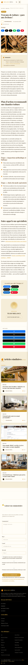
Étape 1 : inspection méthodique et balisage (15, 61)
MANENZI (3, 606)
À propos (3, 618)
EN (4, 663)
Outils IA (3, 647)
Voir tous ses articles (14, 317)
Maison (2, 645)
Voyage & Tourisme (19, 652)
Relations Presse (4, 623)
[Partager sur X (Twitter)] (14, 334)
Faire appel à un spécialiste (9, 65)
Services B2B (3, 650)
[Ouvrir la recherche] (16, 2)
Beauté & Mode (4, 637)
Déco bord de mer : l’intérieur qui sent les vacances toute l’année (14, 475)
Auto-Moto (17, 635)
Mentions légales (11, 661)
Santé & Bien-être (18, 647)
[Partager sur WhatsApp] (14, 343)
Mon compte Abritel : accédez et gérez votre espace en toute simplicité (13, 446)
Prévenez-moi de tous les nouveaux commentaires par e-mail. (13, 563)
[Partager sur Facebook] (14, 331)
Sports (2, 652)
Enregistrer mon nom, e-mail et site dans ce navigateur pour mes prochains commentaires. (12, 557)
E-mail (3, 543)
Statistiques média (5, 625)
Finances (3, 642)
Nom (3, 536)
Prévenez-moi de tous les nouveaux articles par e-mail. (14, 569)
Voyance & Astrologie (5, 654)
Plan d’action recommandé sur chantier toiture (13, 60)
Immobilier (17, 642)
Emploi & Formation (19, 640)
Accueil (3, 8)
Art (1, 635)
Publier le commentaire (11, 574)
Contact (2, 620)
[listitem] (2, 30)
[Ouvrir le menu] (19, 2)
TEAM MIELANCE (14, 313)
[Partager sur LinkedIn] (14, 337)
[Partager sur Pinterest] (14, 347)
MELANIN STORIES (5, 608)
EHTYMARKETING (4, 661)
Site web (4, 550)
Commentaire (5, 521)
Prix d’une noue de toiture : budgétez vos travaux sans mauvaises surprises (14, 387)
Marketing (17, 645)
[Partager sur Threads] (14, 340)
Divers (2, 640)
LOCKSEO (3, 610)
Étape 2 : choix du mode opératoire (13, 63)
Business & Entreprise (19, 637)
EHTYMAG (3, 603)
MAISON (7, 8)
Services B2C (17, 650)
